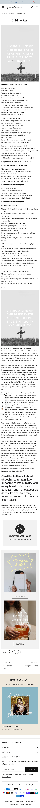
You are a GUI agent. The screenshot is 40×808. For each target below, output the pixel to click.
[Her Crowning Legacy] (20, 705)
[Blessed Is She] (15, 7)
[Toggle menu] (3, 7)
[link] (9, 652)
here (9, 515)
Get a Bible (20, 644)
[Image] (20, 572)
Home (3, 14)
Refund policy (8, 803)
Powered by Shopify (27, 787)
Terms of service (30, 803)
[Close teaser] (5, 395)
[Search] (32, 7)
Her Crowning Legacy (11, 726)
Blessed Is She (15, 787)
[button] (2, 404)
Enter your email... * (10, 771)
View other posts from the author (20, 539)
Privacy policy (18, 803)
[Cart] (37, 7)
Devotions (11, 14)
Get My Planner (20, 596)
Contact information (25, 806)
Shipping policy (12, 806)
